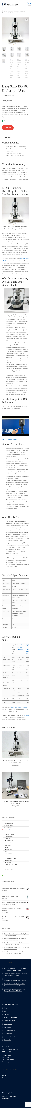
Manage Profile (8, 1024)
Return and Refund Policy (11, 1037)
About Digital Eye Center (10, 1004)
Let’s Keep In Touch (9, 1020)
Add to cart (8, 127)
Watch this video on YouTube (9, 439)
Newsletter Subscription (10, 1030)
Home (5, 11)
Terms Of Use (7, 1040)
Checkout (6, 1014)
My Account (7, 1027)
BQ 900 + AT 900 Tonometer (21, 647)
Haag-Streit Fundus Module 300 (19, 707)
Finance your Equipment (10, 1017)
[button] (26, 20)
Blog (5, 1008)
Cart (5, 1011)
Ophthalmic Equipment (13, 11)
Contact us (26, 715)
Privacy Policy (8, 1033)
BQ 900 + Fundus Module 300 (28, 649)
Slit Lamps (22, 11)
